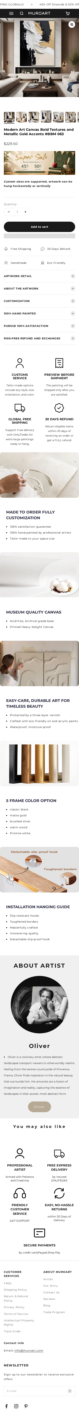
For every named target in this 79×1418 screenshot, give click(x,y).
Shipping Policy (15, 1289)
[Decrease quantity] (9, 212)
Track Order (12, 1331)
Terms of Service (16, 1314)
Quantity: (10, 204)
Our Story (50, 1285)
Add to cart (39, 227)
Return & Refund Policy (16, 1298)
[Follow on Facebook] (6, 1406)
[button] (39, 238)
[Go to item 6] (70, 118)
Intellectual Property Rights (19, 1322)
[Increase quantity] (25, 212)
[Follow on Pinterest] (26, 1406)
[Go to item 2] (21, 118)
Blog (46, 1305)
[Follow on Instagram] (16, 1406)
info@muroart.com (28, 1350)
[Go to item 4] (46, 117)
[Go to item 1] (9, 118)
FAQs (8, 1283)
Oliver (39, 1107)
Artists (48, 1279)
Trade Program (54, 1312)
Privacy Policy (14, 1307)
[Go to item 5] (58, 118)
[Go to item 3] (33, 118)
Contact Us (51, 1292)
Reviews (49, 1299)
